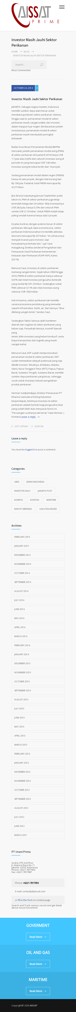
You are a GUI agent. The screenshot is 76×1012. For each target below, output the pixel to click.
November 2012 (22, 780)
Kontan (39, 426)
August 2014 (21, 591)
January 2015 (21, 545)
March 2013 (20, 744)
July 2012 (19, 817)
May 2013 (19, 726)
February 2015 (22, 536)
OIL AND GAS (38, 952)
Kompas (18, 499)
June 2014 (19, 609)
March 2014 (20, 636)
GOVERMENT (38, 925)
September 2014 (22, 582)
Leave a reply (28, 416)
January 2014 (21, 654)
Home (14, 51)
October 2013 (22, 681)
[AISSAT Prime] (35, 15)
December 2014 (22, 554)
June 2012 (19, 826)
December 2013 (22, 663)
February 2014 (22, 645)
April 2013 (19, 735)
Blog (27, 51)
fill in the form (25, 900)
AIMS (16, 481)
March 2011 (20, 835)
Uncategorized (48, 508)
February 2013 (22, 753)
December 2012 (22, 771)
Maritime (51, 499)
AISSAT (33, 1005)
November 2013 (22, 672)
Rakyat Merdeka (23, 508)
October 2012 (22, 789)
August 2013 (21, 699)
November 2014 (22, 564)
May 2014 (19, 618)
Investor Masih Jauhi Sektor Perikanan (36, 99)
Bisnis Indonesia (35, 481)
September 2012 (22, 798)
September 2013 (22, 690)
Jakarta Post (45, 490)
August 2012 (21, 807)
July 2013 (19, 708)
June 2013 (19, 717)
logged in (30, 449)
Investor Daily (22, 490)
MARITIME (38, 979)
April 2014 (19, 627)
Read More (36, 936)
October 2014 (22, 573)
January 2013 (21, 762)
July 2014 (19, 600)
